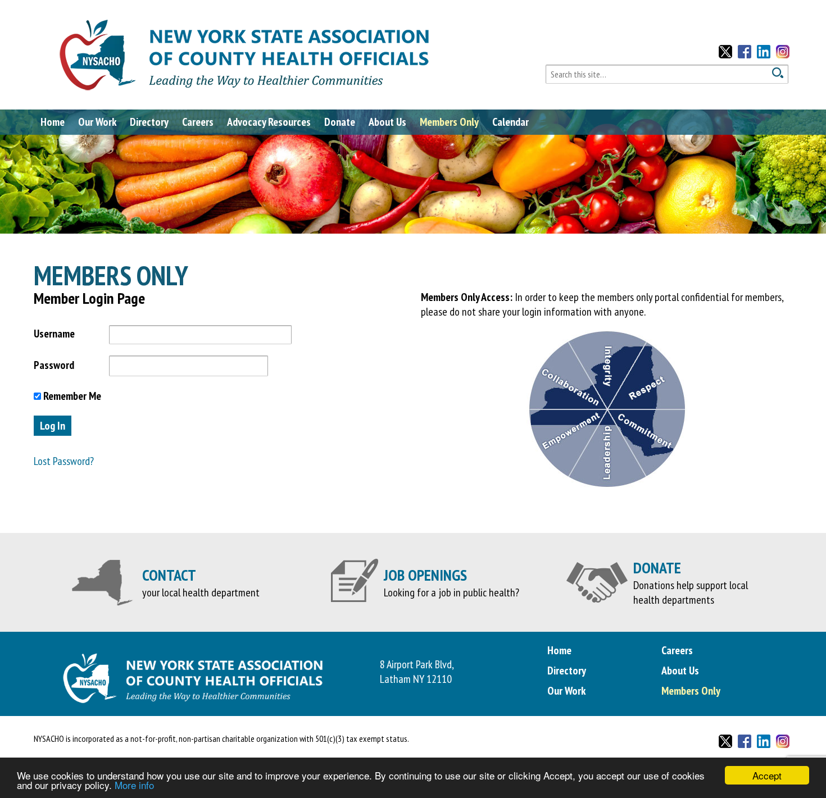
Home (52, 122)
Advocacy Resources (269, 122)
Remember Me (71, 396)
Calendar (510, 122)
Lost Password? (64, 461)
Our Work (97, 122)
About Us (387, 122)
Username (54, 333)
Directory (149, 122)
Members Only (449, 122)
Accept (767, 775)
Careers (198, 122)
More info (134, 785)
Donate (339, 122)
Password (54, 365)
